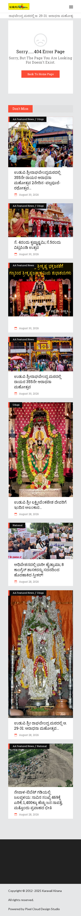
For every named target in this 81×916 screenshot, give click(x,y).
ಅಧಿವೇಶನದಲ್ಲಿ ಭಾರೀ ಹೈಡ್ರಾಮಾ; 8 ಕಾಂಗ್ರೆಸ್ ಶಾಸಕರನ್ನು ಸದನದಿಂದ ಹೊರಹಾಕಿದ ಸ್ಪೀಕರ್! (39, 569)
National (17, 525)
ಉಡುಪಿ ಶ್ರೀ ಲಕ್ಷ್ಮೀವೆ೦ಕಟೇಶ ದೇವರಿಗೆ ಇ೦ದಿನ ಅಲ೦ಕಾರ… (40, 504)
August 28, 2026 (28, 514)
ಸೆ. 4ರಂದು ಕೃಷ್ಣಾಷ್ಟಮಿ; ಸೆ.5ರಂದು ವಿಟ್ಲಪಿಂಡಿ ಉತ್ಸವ (37, 245)
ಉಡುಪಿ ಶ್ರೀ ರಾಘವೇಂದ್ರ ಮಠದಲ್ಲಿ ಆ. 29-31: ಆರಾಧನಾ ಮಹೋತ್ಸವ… (40, 725)
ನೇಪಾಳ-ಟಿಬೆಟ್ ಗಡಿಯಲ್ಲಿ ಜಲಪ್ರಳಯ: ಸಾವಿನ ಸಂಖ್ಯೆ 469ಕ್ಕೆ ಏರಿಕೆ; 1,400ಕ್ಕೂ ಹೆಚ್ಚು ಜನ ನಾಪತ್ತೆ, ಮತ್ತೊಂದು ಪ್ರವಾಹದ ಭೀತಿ (38, 799)
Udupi (40, 119)
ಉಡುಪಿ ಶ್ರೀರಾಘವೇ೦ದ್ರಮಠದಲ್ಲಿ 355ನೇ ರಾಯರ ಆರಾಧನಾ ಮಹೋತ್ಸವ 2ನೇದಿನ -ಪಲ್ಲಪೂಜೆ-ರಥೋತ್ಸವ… (37, 180)
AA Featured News (23, 119)
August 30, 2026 (28, 194)
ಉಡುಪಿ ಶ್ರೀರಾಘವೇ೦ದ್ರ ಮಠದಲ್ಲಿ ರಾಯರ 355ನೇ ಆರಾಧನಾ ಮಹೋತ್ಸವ (37, 381)
